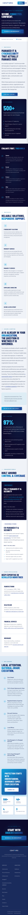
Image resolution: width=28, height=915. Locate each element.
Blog (3, 895)
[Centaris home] (8, 3)
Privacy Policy (10, 913)
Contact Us (4, 902)
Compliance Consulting (6, 882)
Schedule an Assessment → (12, 31)
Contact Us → (11, 789)
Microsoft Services (6, 872)
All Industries (17, 875)
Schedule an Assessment (13, 838)
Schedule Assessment (21, 3)
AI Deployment (5, 875)
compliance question (11, 386)
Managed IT (4, 879)
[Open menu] (26, 3)
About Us (4, 888)
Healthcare (17, 869)
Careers (3, 899)
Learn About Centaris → (9, 94)
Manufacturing (17, 872)
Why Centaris (4, 892)
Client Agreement (17, 913)
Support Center (5, 906)
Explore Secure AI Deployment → (11, 408)
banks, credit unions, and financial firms (13, 628)
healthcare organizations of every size (14, 611)
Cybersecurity (5, 869)
